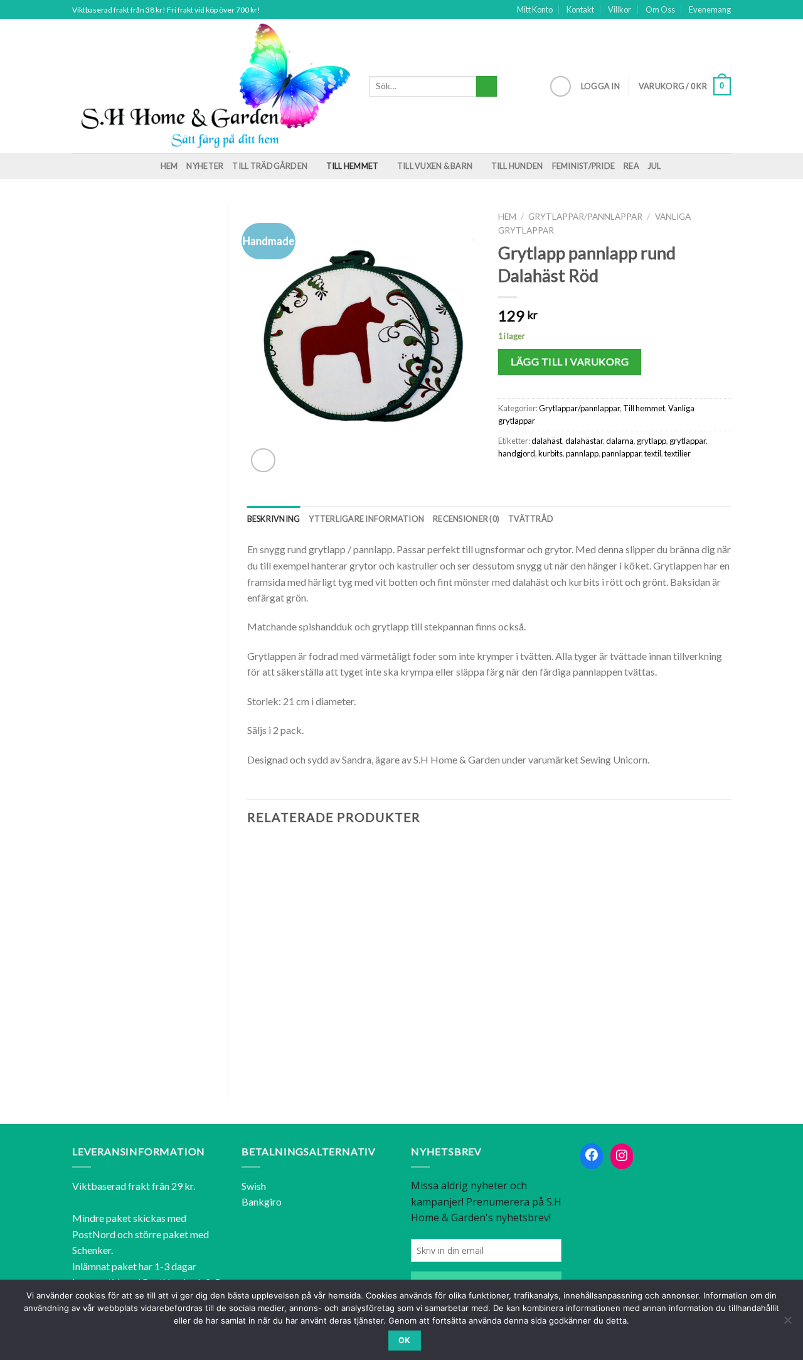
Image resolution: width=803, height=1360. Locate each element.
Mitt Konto (535, 9)
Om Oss (660, 9)
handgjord (516, 453)
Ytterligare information (366, 519)
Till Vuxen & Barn (434, 166)
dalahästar (584, 441)
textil (652, 453)
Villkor (619, 9)
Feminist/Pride (583, 166)
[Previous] (247, 959)
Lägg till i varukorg (570, 361)
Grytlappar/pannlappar (585, 217)
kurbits (550, 453)
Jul (654, 166)
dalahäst (546, 441)
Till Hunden (517, 166)
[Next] (730, 959)
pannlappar (621, 453)
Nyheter (204, 166)
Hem (169, 166)
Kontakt (580, 9)
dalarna (620, 441)
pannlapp (582, 453)
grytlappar (687, 441)
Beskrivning (273, 519)
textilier (677, 453)
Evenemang (710, 9)
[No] (787, 1324)
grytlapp (651, 441)
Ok (404, 1340)
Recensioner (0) (466, 519)
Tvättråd (530, 519)
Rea (631, 166)
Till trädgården (269, 166)
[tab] (273, 518)
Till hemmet (352, 166)
